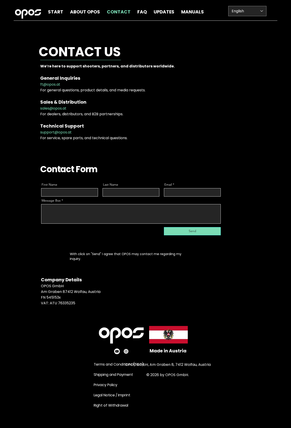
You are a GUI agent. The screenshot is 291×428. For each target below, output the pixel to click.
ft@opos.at (50, 84)
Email (168, 184)
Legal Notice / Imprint (112, 395)
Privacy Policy (106, 384)
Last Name (110, 184)
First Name (49, 184)
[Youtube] (117, 351)
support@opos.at (56, 132)
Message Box (51, 200)
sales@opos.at (53, 108)
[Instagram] (126, 351)
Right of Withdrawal (111, 405)
